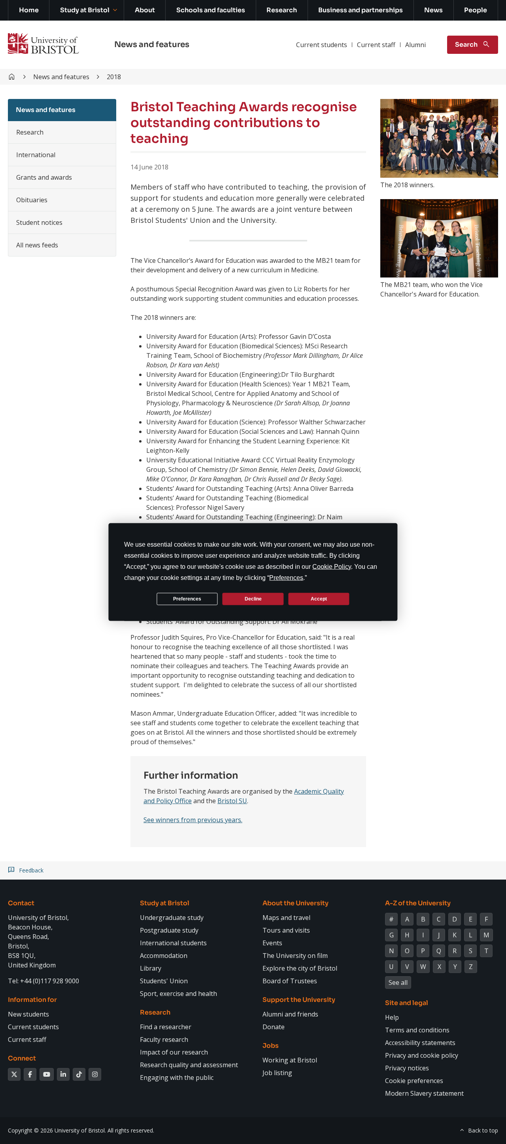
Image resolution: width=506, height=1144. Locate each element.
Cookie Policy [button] (331, 566)
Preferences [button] (286, 577)
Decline (253, 598)
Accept (319, 598)
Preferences (187, 598)
